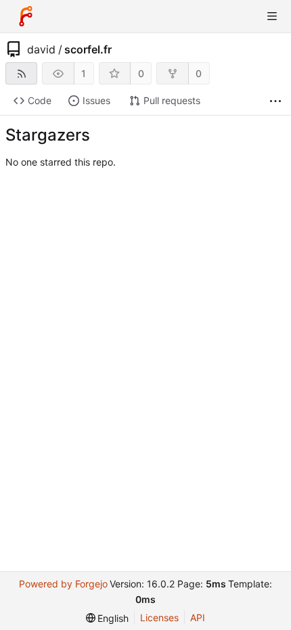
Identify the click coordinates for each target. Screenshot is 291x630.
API (197, 617)
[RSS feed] (21, 73)
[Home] (26, 16)
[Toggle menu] (272, 16)
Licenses (159, 617)
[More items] (275, 101)
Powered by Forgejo (63, 583)
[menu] (107, 618)
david (41, 49)
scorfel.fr (88, 49)
